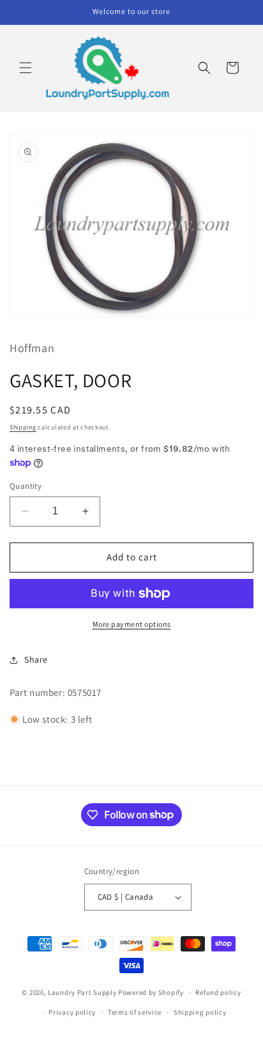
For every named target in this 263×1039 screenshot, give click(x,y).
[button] (25, 68)
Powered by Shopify (151, 992)
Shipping (23, 427)
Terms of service (135, 1012)
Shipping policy (200, 1012)
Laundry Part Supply (83, 992)
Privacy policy (72, 1012)
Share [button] (36, 659)
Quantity (25, 486)
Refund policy (218, 992)
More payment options (132, 624)
